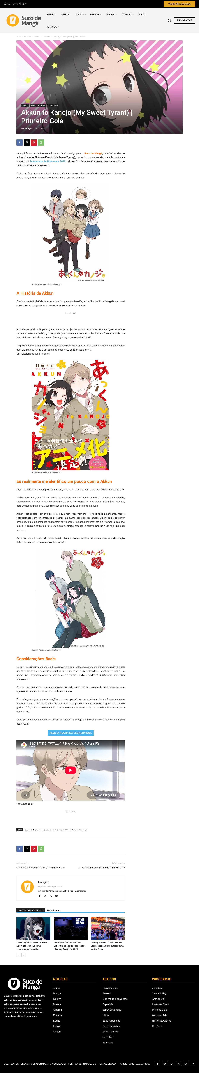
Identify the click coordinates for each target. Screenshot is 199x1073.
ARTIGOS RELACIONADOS (31, 910)
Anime (36, 36)
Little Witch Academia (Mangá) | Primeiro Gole (40, 867)
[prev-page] (18, 955)
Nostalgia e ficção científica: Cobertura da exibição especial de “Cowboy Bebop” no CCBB (70, 946)
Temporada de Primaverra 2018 (55, 830)
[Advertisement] (70, 319)
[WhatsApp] (41, 142)
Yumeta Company (79, 830)
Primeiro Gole (53, 105)
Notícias (27, 36)
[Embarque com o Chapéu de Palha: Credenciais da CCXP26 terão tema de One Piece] (108, 928)
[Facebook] (19, 142)
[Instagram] (46, 896)
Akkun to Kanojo (32, 830)
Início (18, 36)
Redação (28, 128)
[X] (27, 142)
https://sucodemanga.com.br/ (50, 886)
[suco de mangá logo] (24, 20)
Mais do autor (54, 910)
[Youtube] (57, 896)
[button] (169, 20)
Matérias (41, 105)
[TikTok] (171, 1063)
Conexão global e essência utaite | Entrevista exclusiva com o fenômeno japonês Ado (32, 946)
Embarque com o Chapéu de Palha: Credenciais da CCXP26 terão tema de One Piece (107, 946)
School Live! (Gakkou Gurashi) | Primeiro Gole (101, 867)
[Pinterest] (34, 142)
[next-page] (23, 955)
